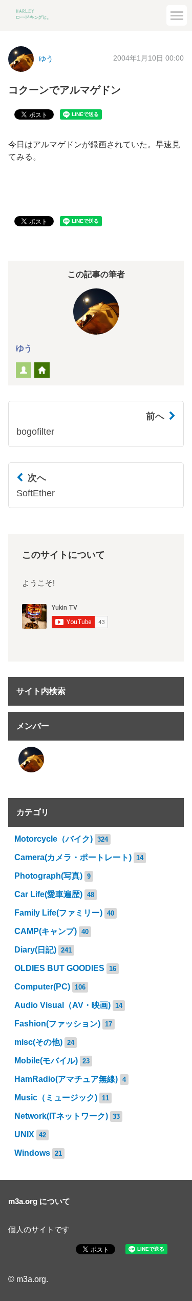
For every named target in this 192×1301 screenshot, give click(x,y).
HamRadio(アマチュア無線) (66, 1079)
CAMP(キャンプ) (45, 931)
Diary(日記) (35, 949)
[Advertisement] (96, 102)
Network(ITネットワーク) (61, 1116)
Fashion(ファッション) (57, 1023)
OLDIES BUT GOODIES (59, 968)
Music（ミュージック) (55, 1097)
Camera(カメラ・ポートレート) (73, 857)
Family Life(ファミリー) (58, 912)
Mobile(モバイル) (46, 1060)
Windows (32, 1153)
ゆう (24, 348)
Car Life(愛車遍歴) (48, 894)
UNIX (24, 1134)
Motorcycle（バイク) (53, 838)
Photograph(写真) (48, 875)
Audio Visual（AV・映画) (62, 1005)
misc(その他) (38, 1042)
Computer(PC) (42, 986)
